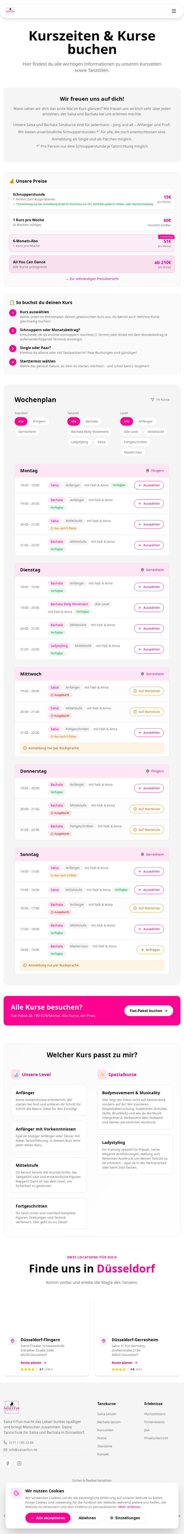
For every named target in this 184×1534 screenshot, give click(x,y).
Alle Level (131, 431)
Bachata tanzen (109, 1422)
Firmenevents (154, 1422)
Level (124, 413)
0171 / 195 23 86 (21, 1442)
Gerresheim (27, 431)
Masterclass (133, 452)
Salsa (101, 442)
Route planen (31, 1362)
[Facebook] (8, 1463)
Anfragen (153, 950)
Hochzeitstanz (154, 1414)
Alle (21, 421)
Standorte (104, 1446)
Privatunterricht (156, 1438)
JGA (146, 1430)
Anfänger (146, 421)
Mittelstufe (156, 431)
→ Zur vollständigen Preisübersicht (92, 279)
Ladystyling (79, 442)
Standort (21, 413)
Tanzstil (73, 413)
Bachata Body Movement (89, 431)
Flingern (39, 421)
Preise (102, 1438)
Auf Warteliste (149, 691)
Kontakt (103, 1454)
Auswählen (151, 485)
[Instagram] (19, 1463)
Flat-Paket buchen (146, 1010)
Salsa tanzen (106, 1414)
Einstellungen (127, 1517)
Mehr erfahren (129, 1507)
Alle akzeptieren (50, 1517)
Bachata (92, 421)
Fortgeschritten (135, 442)
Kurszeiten (105, 1430)
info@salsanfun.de (23, 1450)
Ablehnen (87, 1517)
